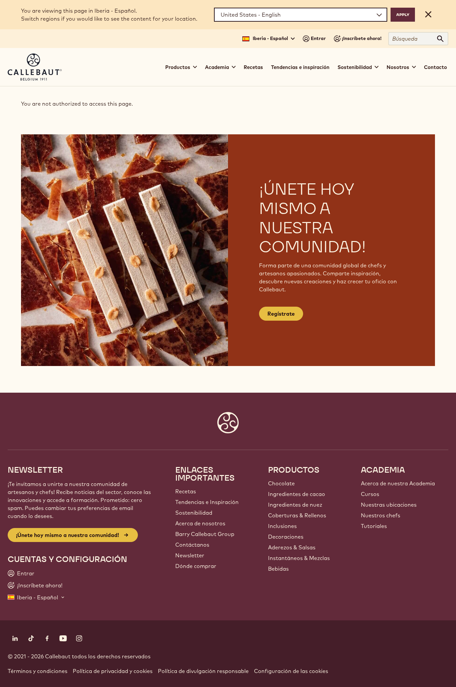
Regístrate (281, 313)
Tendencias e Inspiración (207, 502)
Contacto (435, 67)
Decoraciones (285, 536)
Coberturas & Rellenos (297, 515)
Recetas (253, 67)
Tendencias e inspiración (300, 67)
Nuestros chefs (380, 515)
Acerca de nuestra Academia (398, 483)
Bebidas (278, 568)
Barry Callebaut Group (204, 534)
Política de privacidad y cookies (113, 671)
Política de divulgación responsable (203, 671)
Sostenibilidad (193, 512)
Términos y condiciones (37, 671)
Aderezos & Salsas (291, 547)
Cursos (370, 494)
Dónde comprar (195, 566)
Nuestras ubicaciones (389, 504)
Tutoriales (374, 526)
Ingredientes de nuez (295, 504)
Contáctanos (192, 544)
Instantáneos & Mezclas (299, 558)
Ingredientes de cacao (296, 494)
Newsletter (189, 555)
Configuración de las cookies (291, 671)
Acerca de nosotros (200, 523)
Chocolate (281, 483)
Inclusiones (282, 526)
